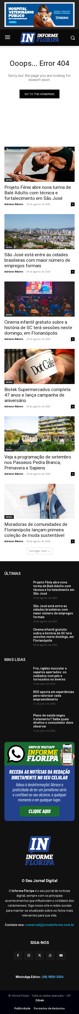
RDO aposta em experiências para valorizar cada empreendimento (53, 695)
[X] (39, 955)
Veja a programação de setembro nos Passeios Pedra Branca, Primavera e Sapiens (37, 462)
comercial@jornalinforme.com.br (49, 925)
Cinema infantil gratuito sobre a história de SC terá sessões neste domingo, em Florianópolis (38, 327)
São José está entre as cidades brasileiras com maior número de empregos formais (37, 260)
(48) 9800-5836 (52, 977)
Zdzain (39, 1000)
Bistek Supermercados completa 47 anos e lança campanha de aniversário (37, 395)
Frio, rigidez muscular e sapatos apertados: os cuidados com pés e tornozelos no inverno (50, 674)
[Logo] (39, 38)
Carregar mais (38, 551)
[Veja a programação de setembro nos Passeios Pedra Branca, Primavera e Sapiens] (39, 433)
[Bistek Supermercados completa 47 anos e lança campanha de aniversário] (39, 366)
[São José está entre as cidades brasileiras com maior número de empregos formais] (39, 231)
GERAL (9, 179)
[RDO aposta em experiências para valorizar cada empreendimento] (17, 699)
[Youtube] (61, 955)
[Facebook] (18, 955)
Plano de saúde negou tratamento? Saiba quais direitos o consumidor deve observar (53, 721)
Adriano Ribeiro (13, 204)
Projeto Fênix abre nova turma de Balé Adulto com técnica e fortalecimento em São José (37, 193)
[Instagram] (28, 955)
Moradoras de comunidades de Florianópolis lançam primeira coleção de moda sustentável (35, 530)
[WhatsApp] (50, 955)
